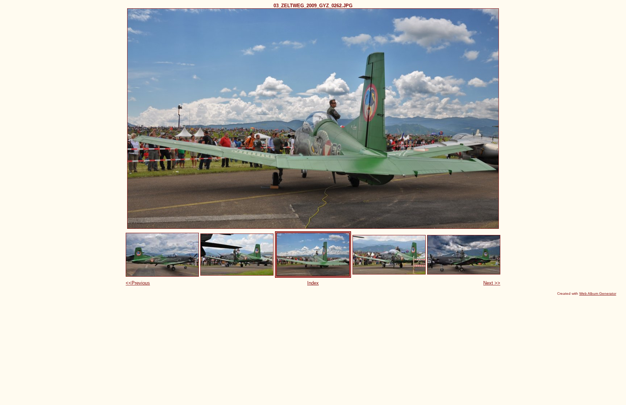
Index (313, 283)
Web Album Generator (597, 294)
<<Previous (138, 283)
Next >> (491, 283)
